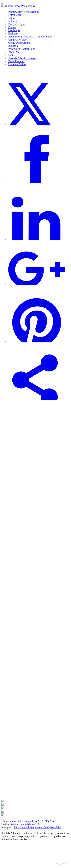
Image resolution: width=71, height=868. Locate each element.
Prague (12, 27)
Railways (13, 33)
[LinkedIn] (36, 239)
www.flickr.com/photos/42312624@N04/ (32, 821)
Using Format (62, 864)
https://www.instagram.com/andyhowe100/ (37, 827)
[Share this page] (36, 398)
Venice (12, 17)
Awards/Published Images (22, 58)
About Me (13, 52)
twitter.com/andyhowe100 (25, 824)
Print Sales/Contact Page (21, 48)
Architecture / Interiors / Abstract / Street (30, 36)
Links (11, 55)
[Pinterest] (36, 341)
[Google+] (36, 284)
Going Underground (19, 42)
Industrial (13, 45)
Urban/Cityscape (17, 39)
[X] (36, 124)
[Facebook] (36, 181)
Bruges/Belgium (17, 24)
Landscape (14, 30)
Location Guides (17, 64)
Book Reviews (16, 61)
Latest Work (15, 14)
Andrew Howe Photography (23, 11)
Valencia (13, 21)
